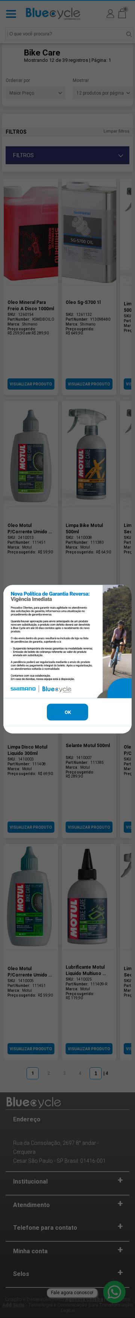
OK (67, 712)
